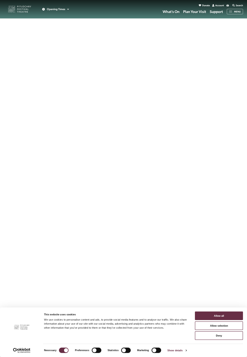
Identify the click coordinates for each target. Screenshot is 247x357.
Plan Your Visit (194, 11)
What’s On (171, 11)
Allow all (219, 315)
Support (216, 11)
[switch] (96, 350)
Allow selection (219, 325)
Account (219, 5)
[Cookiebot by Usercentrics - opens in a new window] (21, 350)
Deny (219, 335)
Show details (175, 350)
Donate (206, 5)
